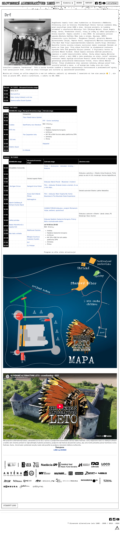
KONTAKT (88, 3)
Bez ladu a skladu (15, 233)
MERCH (79, 3)
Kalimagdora (31, 199)
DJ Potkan (30, 245)
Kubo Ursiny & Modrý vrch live (21, 97)
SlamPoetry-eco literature (32, 125)
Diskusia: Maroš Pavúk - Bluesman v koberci (60, 182)
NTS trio (12, 130)
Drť (28, 242)
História (67, 3)
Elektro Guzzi (14, 147)
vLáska (11, 125)
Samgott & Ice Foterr (34, 186)
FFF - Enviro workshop (51, 121)
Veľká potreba (14, 220)
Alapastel (46, 144)
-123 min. (12, 139)
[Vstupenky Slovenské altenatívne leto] (112, 2)
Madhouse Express (33, 230)
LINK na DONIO (60, 450)
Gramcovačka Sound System (21, 100)
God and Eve (15, 94)
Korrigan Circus (15, 186)
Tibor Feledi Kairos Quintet (32, 117)
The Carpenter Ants (30, 134)
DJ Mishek (26, 150)
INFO (58, 3)
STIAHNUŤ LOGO (9, 505)
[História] (72, 3)
